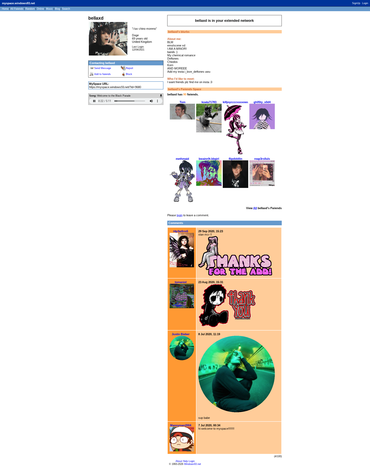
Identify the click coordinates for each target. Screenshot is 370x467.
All (16, 8)
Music (49, 8)
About (179, 461)
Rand (30, 8)
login (179, 215)
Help (185, 461)
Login (365, 3)
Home (5, 8)
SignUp (356, 3)
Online (40, 8)
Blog (57, 8)
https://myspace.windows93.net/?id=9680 (115, 87)
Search (66, 8)
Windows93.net (192, 464)
